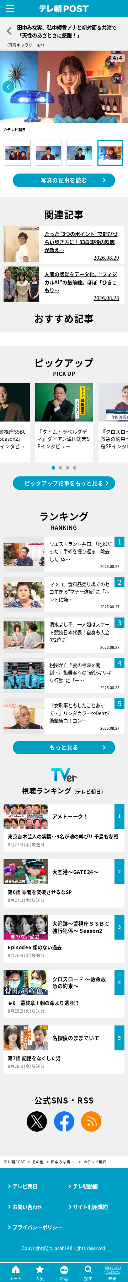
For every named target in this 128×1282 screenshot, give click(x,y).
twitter (36, 1121)
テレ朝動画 (85, 1186)
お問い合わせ (27, 1206)
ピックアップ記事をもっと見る (64, 483)
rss (91, 1121)
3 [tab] (67, 468)
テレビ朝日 (24, 1186)
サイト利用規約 (90, 1206)
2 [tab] (60, 468)
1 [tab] (53, 468)
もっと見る (63, 747)
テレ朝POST (64, 9)
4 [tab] (74, 468)
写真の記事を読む (64, 180)
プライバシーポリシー (37, 1227)
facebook (64, 1121)
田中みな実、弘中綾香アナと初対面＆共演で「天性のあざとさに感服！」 (66, 1162)
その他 (38, 1162)
